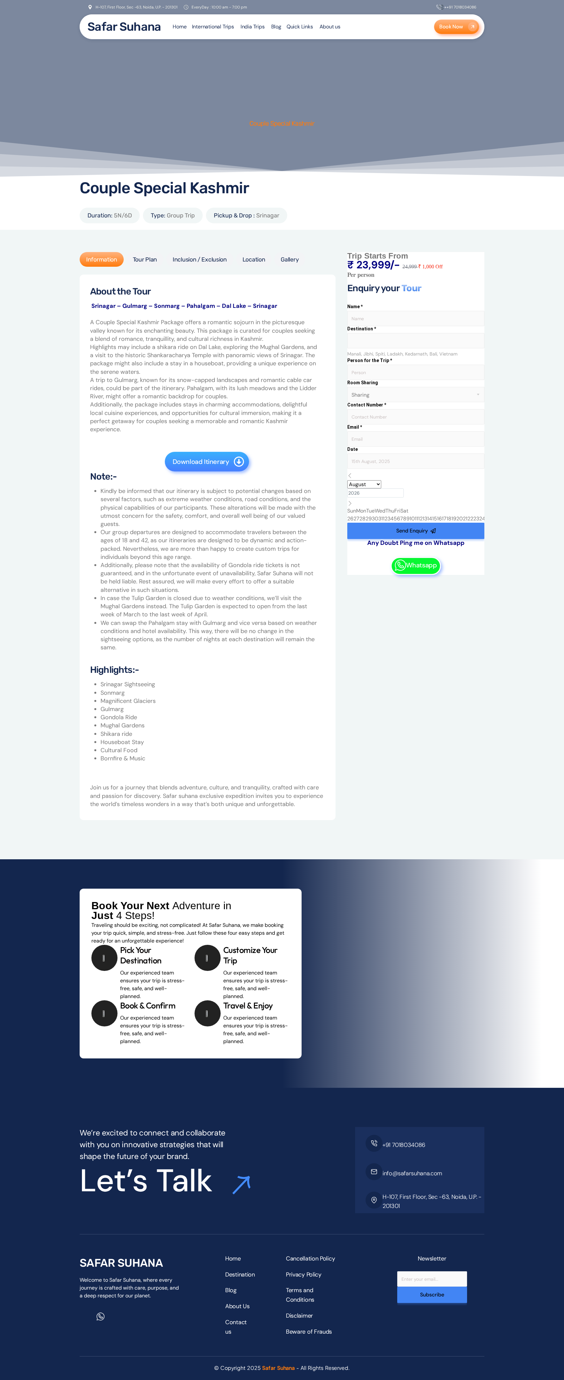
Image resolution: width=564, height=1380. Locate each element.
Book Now (451, 26)
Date (352, 449)
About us (330, 26)
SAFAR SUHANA (121, 1263)
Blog (276, 26)
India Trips (253, 26)
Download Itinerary (201, 461)
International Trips (213, 26)
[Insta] (115, 1320)
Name (355, 306)
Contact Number (366, 404)
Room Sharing (362, 382)
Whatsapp (421, 565)
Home (179, 26)
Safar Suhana (124, 27)
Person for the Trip (369, 360)
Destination (361, 328)
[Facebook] (86, 1320)
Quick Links (300, 26)
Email (354, 427)
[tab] (102, 259)
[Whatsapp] (100, 1317)
